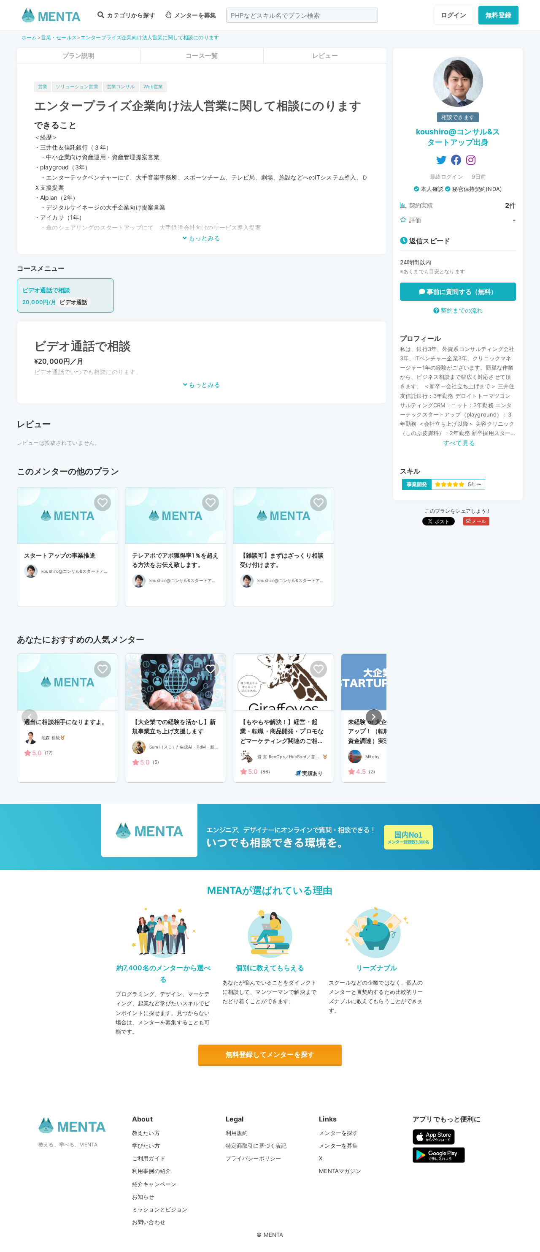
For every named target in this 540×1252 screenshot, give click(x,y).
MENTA (274, 1234)
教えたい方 (146, 1133)
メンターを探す (338, 1133)
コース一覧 (202, 56)
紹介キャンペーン (154, 1184)
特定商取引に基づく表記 (256, 1145)
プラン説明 (78, 56)
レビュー (325, 56)
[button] (373, 717)
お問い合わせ (148, 1222)
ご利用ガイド (148, 1158)
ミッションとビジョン (160, 1209)
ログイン (454, 15)
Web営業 (153, 87)
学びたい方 (146, 1145)
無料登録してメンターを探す (270, 1054)
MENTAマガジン (340, 1171)
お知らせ (143, 1196)
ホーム (29, 37)
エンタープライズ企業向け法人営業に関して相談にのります (150, 37)
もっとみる (203, 238)
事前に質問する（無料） (461, 292)
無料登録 (498, 15)
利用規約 (237, 1133)
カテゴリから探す (130, 15)
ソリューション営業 (77, 87)
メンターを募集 (194, 15)
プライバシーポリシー (253, 1158)
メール (478, 521)
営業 (42, 87)
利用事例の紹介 (151, 1171)
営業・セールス (59, 37)
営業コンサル (121, 87)
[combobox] (302, 15)
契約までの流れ (461, 310)
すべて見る (459, 443)
